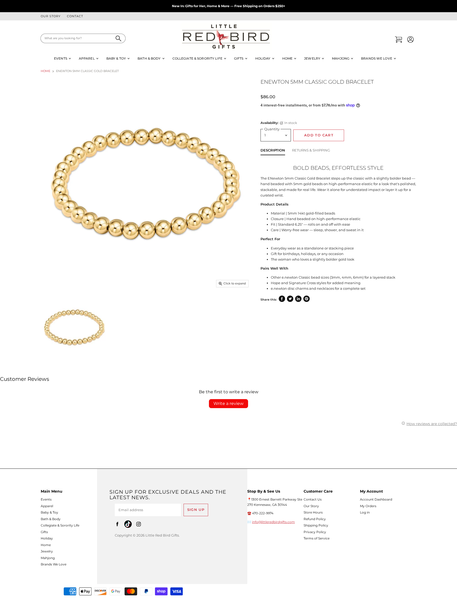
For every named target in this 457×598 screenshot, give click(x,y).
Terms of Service (317, 538)
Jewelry (312, 58)
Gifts (239, 58)
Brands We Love (377, 58)
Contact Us (313, 499)
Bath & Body (149, 58)
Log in (365, 512)
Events (61, 58)
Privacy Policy (315, 532)
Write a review (228, 403)
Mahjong (341, 58)
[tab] (273, 151)
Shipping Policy (316, 525)
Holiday (263, 58)
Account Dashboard (376, 499)
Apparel (87, 58)
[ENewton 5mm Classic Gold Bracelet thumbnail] (74, 327)
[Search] (119, 38)
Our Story (51, 16)
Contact (75, 16)
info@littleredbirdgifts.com (273, 522)
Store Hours (313, 512)
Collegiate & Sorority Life (197, 58)
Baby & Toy (116, 58)
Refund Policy (315, 519)
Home (288, 58)
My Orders (368, 506)
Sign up (196, 510)
